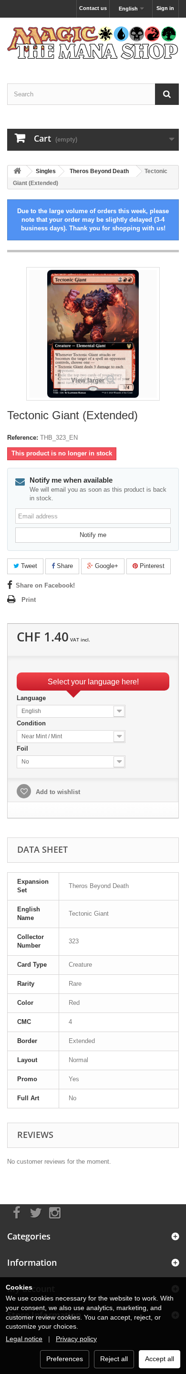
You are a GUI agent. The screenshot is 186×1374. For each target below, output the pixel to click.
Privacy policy (76, 1339)
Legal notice (24, 1339)
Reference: (22, 437)
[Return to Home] (17, 171)
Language (32, 698)
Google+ (105, 565)
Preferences (64, 1359)
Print (28, 599)
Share (64, 565)
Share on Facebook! (45, 585)
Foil (23, 748)
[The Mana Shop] (93, 42)
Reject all (114, 1359)
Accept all (159, 1359)
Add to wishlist (57, 791)
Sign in (165, 8)
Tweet (28, 565)
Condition (32, 723)
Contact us (93, 8)
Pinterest (151, 565)
